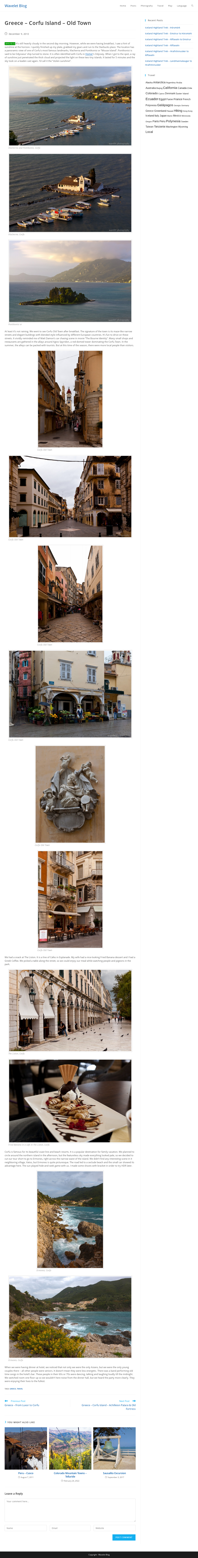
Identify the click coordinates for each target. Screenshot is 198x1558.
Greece (13, 1389)
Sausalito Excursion (114, 1473)
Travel (20, 1389)
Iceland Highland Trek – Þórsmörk (162, 27)
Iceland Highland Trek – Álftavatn (162, 45)
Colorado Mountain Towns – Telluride (70, 1474)
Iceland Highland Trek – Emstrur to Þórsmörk (168, 33)
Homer (89, 53)
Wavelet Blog (16, 5)
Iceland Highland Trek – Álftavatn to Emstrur (168, 39)
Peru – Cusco (25, 1473)
